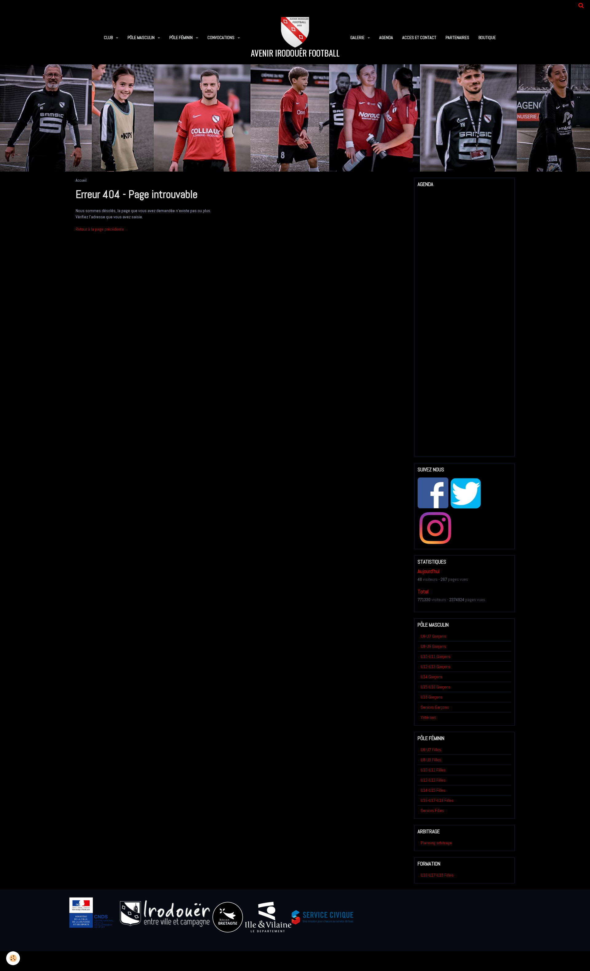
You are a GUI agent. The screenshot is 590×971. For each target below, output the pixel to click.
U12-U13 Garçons (435, 666)
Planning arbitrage (436, 843)
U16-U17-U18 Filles (437, 800)
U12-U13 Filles (433, 780)
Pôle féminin (181, 37)
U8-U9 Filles (431, 760)
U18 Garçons (431, 697)
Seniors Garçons (435, 707)
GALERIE (357, 37)
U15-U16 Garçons (435, 687)
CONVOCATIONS (221, 37)
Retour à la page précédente (100, 229)
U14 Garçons (431, 677)
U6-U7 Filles (431, 749)
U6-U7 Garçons (433, 636)
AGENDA (386, 37)
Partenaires (457, 37)
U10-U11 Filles (433, 770)
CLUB (109, 37)
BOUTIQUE (487, 37)
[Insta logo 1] (435, 528)
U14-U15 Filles (433, 790)
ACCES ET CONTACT (419, 37)
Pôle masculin (141, 37)
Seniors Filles (432, 810)
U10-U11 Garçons (435, 656)
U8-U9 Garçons (433, 646)
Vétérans (428, 717)
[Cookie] (13, 958)
